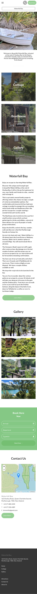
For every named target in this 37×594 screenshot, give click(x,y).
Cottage (3, 569)
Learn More (17, 90)
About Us (4, 584)
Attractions (4, 579)
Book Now (18, 443)
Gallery (3, 572)
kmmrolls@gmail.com (10, 510)
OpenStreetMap (25, 491)
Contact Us (4, 581)
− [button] (4, 469)
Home (3, 566)
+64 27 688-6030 (9, 504)
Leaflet (18, 491)
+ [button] (4, 466)
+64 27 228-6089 (9, 507)
